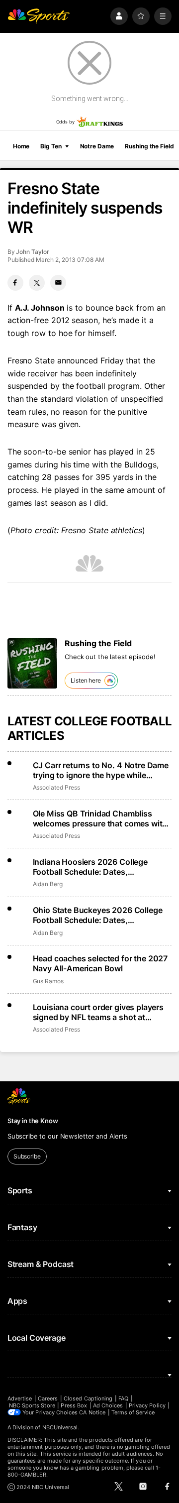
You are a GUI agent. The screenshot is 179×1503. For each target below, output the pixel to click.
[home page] (38, 16)
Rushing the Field (149, 146)
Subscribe (27, 1156)
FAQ (123, 1398)
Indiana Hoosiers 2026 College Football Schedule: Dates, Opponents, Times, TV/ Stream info (99, 867)
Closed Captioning (88, 1398)
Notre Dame (97, 146)
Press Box (74, 1405)
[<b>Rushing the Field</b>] (32, 663)
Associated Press (56, 787)
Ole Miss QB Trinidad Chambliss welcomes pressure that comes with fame (100, 818)
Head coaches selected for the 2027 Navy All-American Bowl (100, 963)
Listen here (86, 680)
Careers (48, 1398)
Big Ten (50, 146)
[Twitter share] (37, 283)
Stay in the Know (32, 1121)
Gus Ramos (48, 981)
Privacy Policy (147, 1405)
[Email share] (58, 283)
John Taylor (32, 251)
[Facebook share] (15, 283)
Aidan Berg (48, 884)
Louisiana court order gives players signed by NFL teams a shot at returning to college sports (98, 1012)
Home (21, 146)
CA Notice (92, 1412)
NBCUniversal (60, 1427)
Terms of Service (133, 1412)
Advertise (19, 1398)
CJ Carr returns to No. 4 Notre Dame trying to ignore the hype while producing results (101, 770)
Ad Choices (108, 1405)
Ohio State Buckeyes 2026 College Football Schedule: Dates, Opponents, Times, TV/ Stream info (99, 915)
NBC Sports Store (32, 1405)
